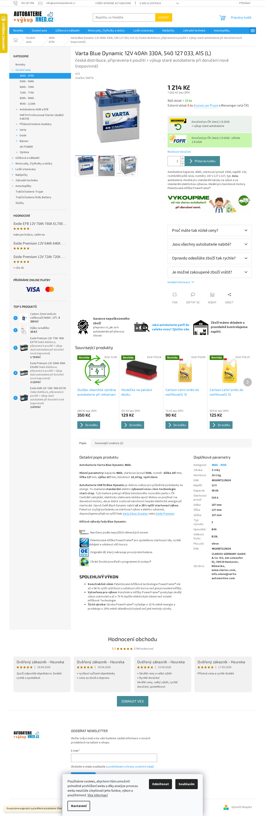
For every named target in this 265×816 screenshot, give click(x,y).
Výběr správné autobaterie (113, 3)
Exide (23, 135)
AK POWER (26, 147)
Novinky (20, 65)
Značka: (84, 78)
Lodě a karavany (26, 169)
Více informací (98, 795)
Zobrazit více (132, 701)
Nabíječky (22, 175)
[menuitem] (18, 30)
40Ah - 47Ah (27, 76)
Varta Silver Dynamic (135, 514)
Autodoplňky (23, 186)
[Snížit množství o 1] (182, 163)
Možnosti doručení (179, 152)
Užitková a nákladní (27, 158)
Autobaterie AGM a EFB (34, 109)
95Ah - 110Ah (27, 104)
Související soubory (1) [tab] (109, 443)
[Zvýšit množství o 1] (182, 158)
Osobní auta (23, 70)
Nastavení (79, 806)
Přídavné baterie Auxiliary (36, 124)
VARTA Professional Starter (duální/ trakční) (42, 117)
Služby (20, 203)
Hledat (164, 17)
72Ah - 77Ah (27, 93)
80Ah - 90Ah (27, 98)
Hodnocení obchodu (132, 639)
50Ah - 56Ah (27, 81)
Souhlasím (186, 784)
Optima (24, 152)
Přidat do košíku (205, 161)
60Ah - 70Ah (27, 87)
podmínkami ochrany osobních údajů (131, 767)
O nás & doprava (150, 3)
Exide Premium (165, 514)
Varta (23, 130)
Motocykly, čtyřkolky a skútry (34, 164)
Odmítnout (160, 784)
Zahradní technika (27, 180)
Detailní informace (179, 282)
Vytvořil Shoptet (241, 807)
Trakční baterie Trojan (29, 192)
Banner (24, 141)
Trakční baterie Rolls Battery (33, 197)
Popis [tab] (83, 443)
